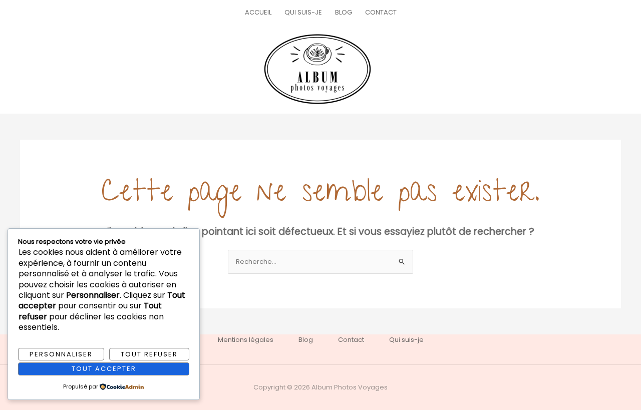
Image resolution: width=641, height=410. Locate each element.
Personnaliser (61, 354)
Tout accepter (104, 368)
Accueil (258, 12)
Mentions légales (245, 339)
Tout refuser (149, 354)
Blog (343, 12)
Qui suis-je (303, 12)
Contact (381, 12)
